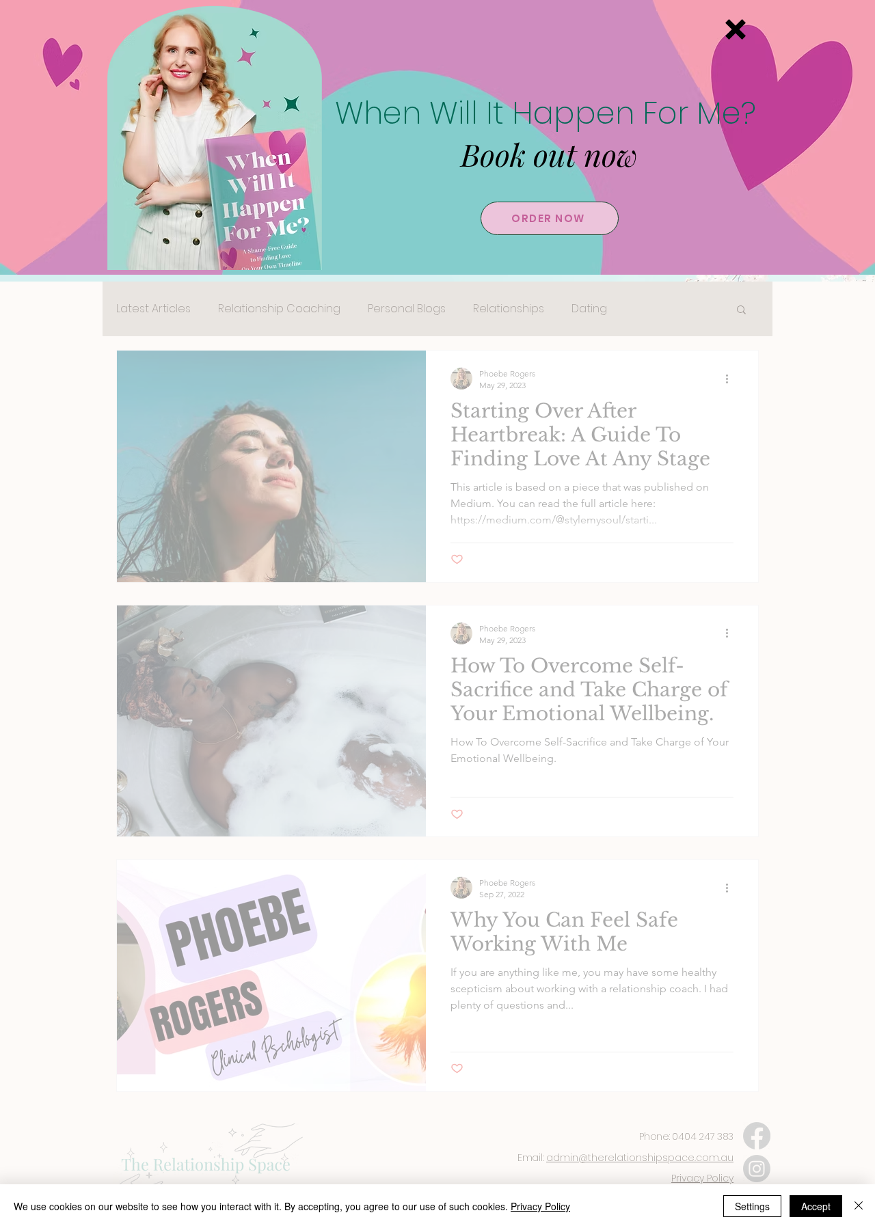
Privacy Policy (540, 1206)
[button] (735, 29)
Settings (752, 1206)
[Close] (858, 1206)
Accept (816, 1206)
